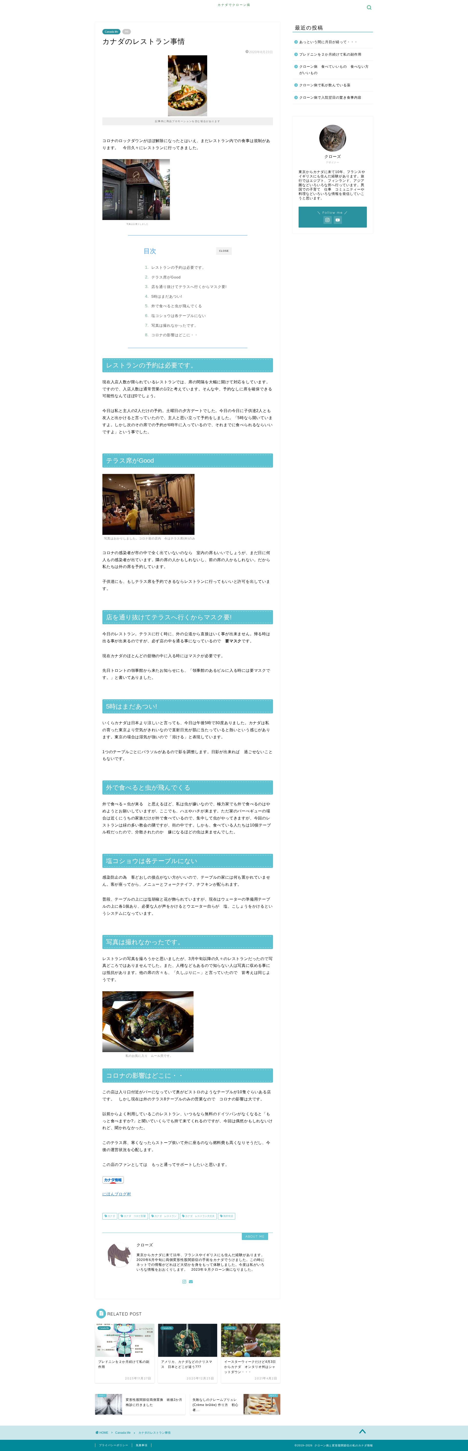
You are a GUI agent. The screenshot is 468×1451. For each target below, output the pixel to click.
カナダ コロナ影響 (134, 1216)
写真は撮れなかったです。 (174, 325)
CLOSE (224, 251)
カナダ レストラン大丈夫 (199, 1216)
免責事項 (141, 1445)
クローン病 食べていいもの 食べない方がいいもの (334, 70)
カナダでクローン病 (234, 5)
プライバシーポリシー (113, 1445)
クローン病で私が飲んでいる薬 (325, 85)
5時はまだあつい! (166, 296)
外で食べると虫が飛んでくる (176, 306)
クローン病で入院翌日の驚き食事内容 (330, 97)
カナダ (111, 1216)
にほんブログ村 (116, 1194)
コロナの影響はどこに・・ (174, 335)
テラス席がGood (166, 277)
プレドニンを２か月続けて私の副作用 (330, 54)
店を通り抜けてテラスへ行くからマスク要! (189, 287)
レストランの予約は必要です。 (178, 267)
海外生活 (228, 1216)
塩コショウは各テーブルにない (178, 316)
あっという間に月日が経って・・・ (328, 42)
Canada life (111, 31)
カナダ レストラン (165, 1216)
